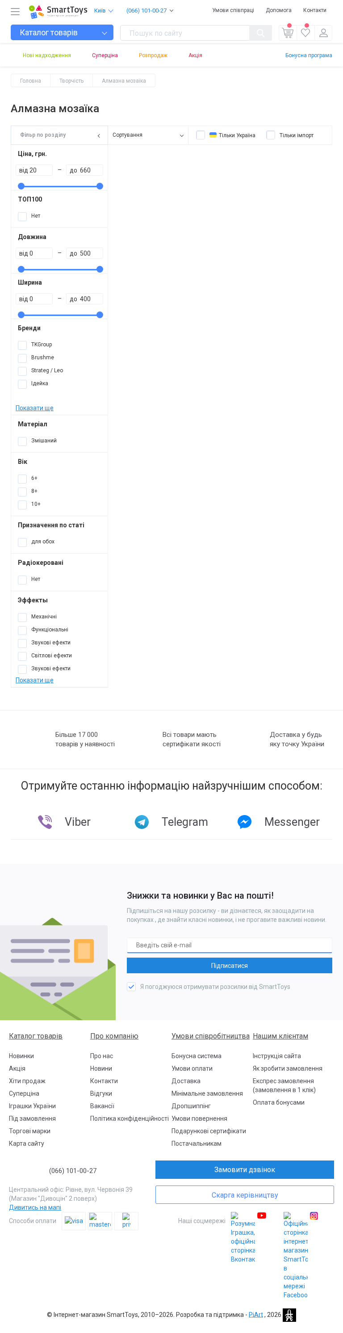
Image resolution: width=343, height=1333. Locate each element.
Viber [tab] (78, 822)
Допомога (279, 10)
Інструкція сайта (277, 1056)
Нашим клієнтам (280, 1036)
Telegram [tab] (185, 822)
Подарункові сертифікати (209, 1131)
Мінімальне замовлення (207, 1093)
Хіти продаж (27, 1081)
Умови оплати (192, 1068)
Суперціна (105, 55)
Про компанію (114, 1036)
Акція (195, 55)
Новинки (21, 1056)
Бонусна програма (308, 55)
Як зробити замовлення (287, 1068)
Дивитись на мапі (35, 1207)
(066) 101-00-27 (146, 10)
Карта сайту (26, 1143)
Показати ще (35, 408)
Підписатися (229, 965)
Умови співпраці (233, 10)
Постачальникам (197, 1143)
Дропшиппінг (191, 1106)
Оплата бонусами (279, 1102)
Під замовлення (32, 1118)
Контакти (314, 10)
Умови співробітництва (211, 1036)
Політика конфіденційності (129, 1118)
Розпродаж (153, 55)
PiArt (256, 1314)
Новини (101, 1068)
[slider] (21, 186)
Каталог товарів (36, 1036)
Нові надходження (47, 55)
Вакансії (102, 1106)
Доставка (186, 1081)
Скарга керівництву (245, 1195)
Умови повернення (199, 1118)
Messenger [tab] (292, 822)
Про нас (101, 1056)
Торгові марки (29, 1131)
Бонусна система (197, 1056)
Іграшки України (32, 1106)
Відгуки (101, 1093)
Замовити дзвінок (244, 1169)
